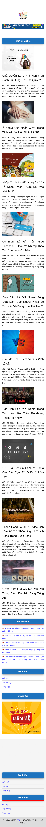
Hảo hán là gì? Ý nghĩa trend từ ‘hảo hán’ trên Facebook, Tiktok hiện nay (23, 413)
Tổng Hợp (6, 687)
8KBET (22, 826)
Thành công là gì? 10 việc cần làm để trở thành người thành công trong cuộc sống (23, 531)
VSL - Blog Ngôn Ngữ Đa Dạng (23, 14)
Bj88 (17, 826)
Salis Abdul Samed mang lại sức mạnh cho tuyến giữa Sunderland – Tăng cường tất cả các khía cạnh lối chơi (23, 659)
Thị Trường (6, 683)
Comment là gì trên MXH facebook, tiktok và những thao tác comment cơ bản (23, 246)
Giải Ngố (5, 678)
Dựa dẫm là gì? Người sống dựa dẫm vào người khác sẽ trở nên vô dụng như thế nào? (23, 302)
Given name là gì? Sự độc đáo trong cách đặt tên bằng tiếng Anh (23, 593)
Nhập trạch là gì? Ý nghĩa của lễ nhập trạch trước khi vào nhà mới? (23, 187)
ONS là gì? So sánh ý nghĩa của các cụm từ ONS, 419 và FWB (23, 472)
